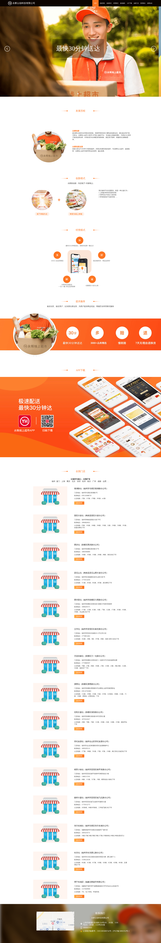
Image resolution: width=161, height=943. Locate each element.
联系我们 (143, 3)
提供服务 (122, 3)
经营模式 (115, 3)
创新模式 (109, 3)
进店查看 (79, 503)
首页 (95, 3)
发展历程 (102, 3)
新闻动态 (149, 3)
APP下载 (129, 3)
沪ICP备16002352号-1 (121, 931)
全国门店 (136, 3)
